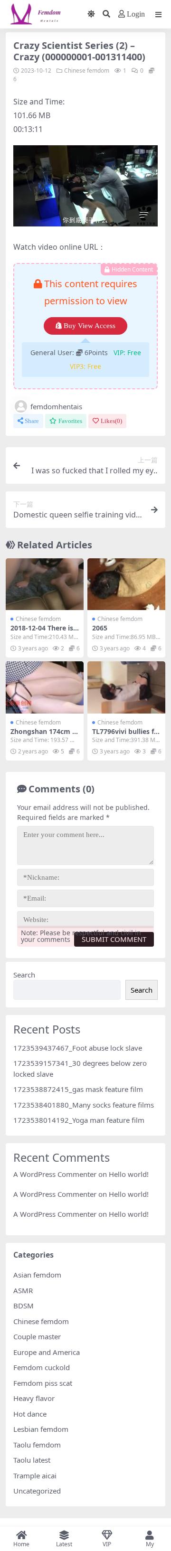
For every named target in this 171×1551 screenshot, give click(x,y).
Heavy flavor (34, 1398)
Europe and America (46, 1352)
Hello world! (129, 1174)
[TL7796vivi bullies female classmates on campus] (126, 687)
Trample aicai (35, 1475)
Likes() (111, 420)
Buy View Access (89, 325)
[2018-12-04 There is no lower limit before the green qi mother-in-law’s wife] (45, 584)
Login (136, 14)
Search (24, 974)
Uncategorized (37, 1490)
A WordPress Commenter (54, 1214)
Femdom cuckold (41, 1367)
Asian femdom (37, 1274)
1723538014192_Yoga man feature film (78, 1120)
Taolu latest (31, 1460)
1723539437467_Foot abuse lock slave (77, 1048)
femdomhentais (56, 406)
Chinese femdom (86, 70)
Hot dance (30, 1414)
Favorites (70, 420)
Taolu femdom (37, 1444)
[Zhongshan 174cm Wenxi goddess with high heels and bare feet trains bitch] (45, 687)
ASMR (23, 1290)
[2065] (126, 584)
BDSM (23, 1305)
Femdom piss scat (42, 1383)
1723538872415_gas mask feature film (78, 1089)
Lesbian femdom (40, 1429)
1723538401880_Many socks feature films (83, 1104)
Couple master (37, 1336)
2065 (99, 627)
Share (32, 420)
